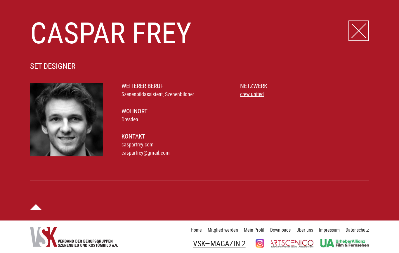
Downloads (280, 230)
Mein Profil (254, 230)
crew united (252, 94)
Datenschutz (357, 230)
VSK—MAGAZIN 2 (219, 244)
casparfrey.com (138, 144)
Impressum (329, 230)
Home (196, 230)
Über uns (304, 230)
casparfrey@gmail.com (146, 152)
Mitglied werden (223, 230)
